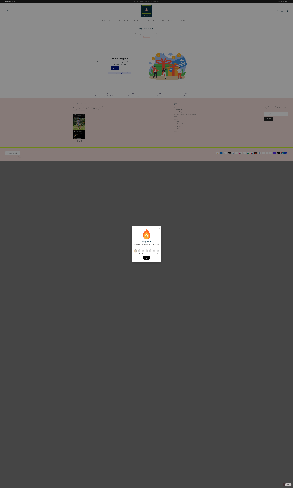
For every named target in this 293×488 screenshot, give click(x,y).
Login (146, 258)
